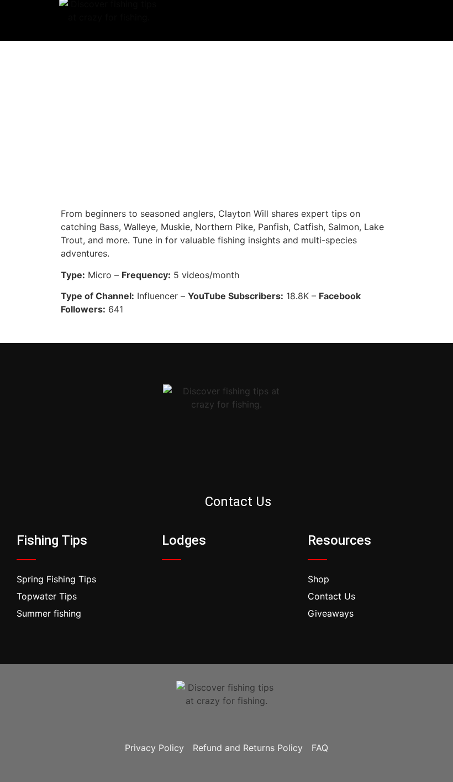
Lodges (184, 540)
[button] (237, 21)
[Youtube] (410, 20)
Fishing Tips (52, 540)
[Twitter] (386, 20)
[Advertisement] (226, 123)
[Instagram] (242, 467)
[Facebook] (362, 20)
